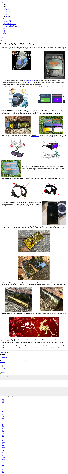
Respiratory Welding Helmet (7, 23)
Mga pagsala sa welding (6, 13)
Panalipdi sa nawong (7, 16)
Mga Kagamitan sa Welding (6, 15)
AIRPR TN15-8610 (7, 12)
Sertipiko (4, 32)
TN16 (6, 7)
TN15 (6, 6)
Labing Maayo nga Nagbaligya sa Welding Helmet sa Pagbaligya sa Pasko (11, 38)
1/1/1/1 (6, 14)
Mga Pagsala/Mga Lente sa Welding (33, 112)
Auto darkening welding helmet (7, 3)
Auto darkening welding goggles (7, 9)
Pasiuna (3, 18)
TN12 (6, 5)
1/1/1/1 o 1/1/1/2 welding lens (7, 19)
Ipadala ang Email (2, 372)
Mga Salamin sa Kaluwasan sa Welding (35, 136)
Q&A (4, 28)
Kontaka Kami (4, 33)
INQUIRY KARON (2, 362)
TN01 (6, 4)
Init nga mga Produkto (3, 352)
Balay (2, 2)
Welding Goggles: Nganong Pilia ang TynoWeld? (9, 27)
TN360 (6, 8)
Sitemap (7, 352)
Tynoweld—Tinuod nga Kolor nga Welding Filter (9, 25)
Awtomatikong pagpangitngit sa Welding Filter (9, 20)
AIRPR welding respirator (6, 11)
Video (4, 30)
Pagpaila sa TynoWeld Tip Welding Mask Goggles (9, 24)
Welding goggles (7, 10)
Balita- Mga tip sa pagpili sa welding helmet (33, 341)
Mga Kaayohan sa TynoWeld (7, 21)
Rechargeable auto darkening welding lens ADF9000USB (10, 22)
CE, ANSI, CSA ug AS (29, 82)
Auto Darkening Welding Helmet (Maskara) (29, 80)
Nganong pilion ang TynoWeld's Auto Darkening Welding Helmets (11, 26)
